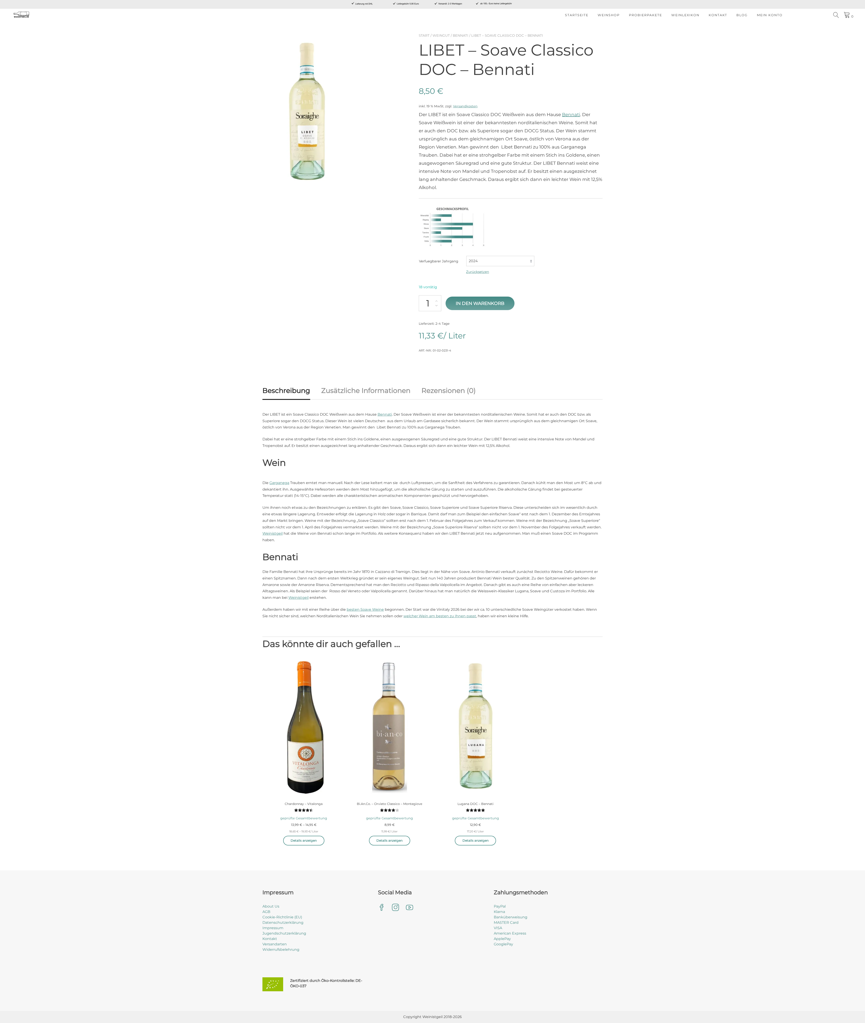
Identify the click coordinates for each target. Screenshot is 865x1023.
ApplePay (502, 939)
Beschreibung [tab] (286, 390)
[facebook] (381, 908)
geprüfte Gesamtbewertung (303, 818)
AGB (266, 912)
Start (424, 35)
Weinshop (609, 15)
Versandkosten (465, 106)
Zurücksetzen (477, 272)
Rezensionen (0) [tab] (448, 390)
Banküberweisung (510, 917)
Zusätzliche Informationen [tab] (365, 390)
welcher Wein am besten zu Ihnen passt (439, 616)
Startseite (576, 15)
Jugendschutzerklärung (284, 933)
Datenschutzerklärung (282, 922)
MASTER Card (506, 922)
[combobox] (500, 261)
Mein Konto (770, 15)
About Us (270, 906)
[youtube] (409, 908)
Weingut (441, 35)
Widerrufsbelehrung (280, 949)
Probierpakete (645, 15)
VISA (498, 928)
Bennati (460, 35)
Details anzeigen (304, 840)
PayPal (500, 906)
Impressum (272, 928)
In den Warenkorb (480, 303)
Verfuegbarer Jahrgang (438, 261)
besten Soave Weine (365, 609)
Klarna (499, 912)
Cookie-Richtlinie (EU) (282, 917)
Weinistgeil (272, 533)
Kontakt (718, 15)
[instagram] (395, 908)
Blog (742, 15)
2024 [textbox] (473, 261)
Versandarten (274, 944)
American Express (510, 933)
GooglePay (503, 944)
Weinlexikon (685, 15)
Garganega (279, 483)
